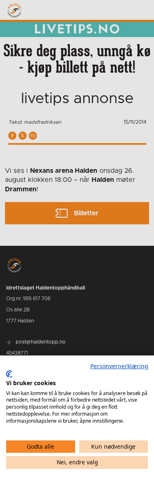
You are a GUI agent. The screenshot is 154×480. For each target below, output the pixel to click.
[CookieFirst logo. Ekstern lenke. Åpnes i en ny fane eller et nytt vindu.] (9, 374)
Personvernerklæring (119, 366)
